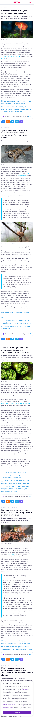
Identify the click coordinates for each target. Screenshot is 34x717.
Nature (3, 407)
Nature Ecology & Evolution (15, 558)
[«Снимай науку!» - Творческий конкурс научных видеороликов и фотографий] (30, 2)
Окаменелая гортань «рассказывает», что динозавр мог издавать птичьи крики (17, 647)
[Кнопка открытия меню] (2, 2)
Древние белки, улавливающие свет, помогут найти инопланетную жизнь (15, 481)
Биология (14, 8)
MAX (29, 117)
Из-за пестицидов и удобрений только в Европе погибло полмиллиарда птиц (16, 102)
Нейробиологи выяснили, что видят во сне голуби (16, 327)
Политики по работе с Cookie (9, 704)
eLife (27, 173)
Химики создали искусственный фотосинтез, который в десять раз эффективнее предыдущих (14, 474)
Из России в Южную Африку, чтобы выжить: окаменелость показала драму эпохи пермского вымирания (16, 109)
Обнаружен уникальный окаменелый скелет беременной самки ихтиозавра (16, 642)
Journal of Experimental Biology (10, 56)
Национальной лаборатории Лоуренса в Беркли (16, 403)
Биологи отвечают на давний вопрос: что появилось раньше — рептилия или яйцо (16, 314)
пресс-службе (21, 175)
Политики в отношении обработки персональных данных (16, 703)
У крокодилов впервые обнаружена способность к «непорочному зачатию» (16, 321)
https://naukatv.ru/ (25, 689)
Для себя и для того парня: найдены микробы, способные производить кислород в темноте (15, 488)
